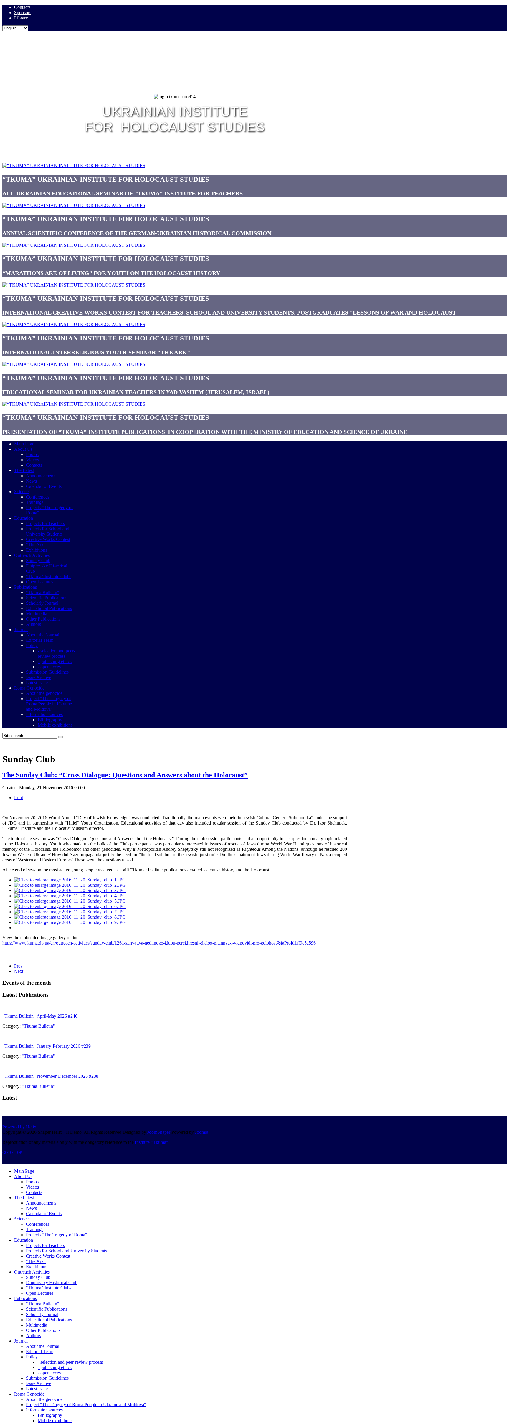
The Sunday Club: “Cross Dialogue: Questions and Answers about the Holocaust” (125, 775)
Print (18, 797)
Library (21, 17)
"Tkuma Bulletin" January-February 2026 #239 (46, 1046)
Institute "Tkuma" (151, 1142)
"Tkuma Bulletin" (38, 1026)
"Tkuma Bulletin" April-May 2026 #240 (39, 1016)
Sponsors (22, 12)
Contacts (22, 7)
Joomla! (202, 1132)
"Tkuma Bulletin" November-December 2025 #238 (50, 1076)
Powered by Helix (19, 1126)
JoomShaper (158, 1132)
